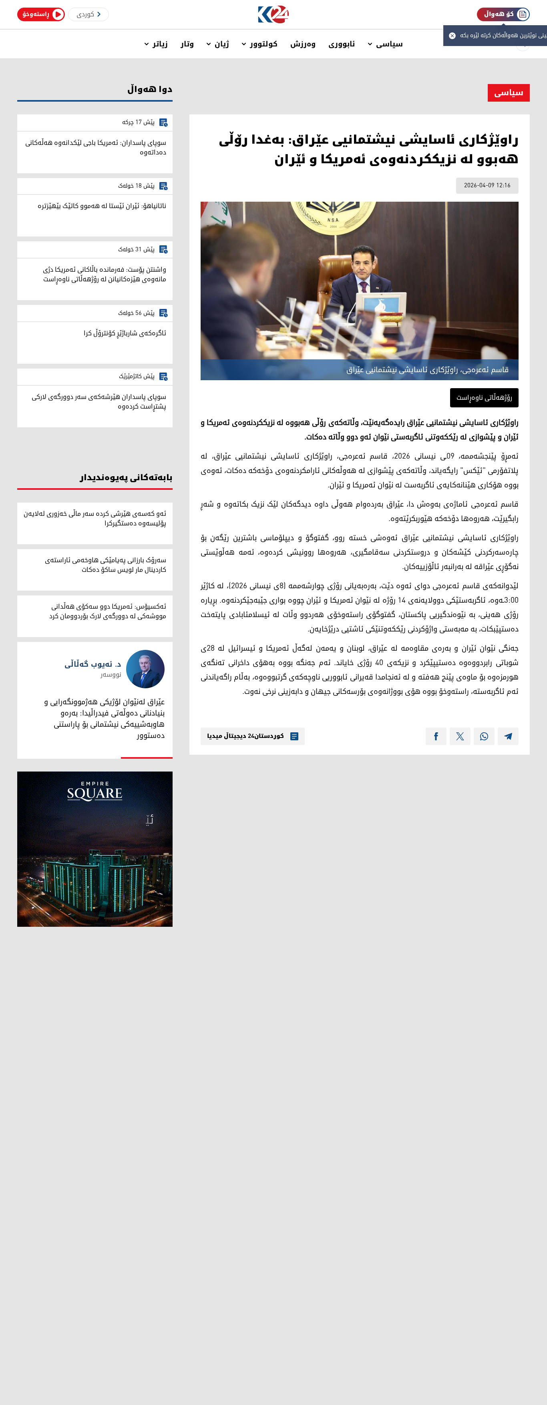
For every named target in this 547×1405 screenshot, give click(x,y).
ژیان (222, 44)
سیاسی (389, 44)
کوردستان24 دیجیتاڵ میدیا (245, 736)
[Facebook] (436, 736)
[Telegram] (508, 736)
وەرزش (303, 44)
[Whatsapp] (484, 736)
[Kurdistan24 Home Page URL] (273, 15)
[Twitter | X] (460, 736)
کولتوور (264, 44)
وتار (187, 44)
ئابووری (341, 44)
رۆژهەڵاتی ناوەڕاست (484, 398)
